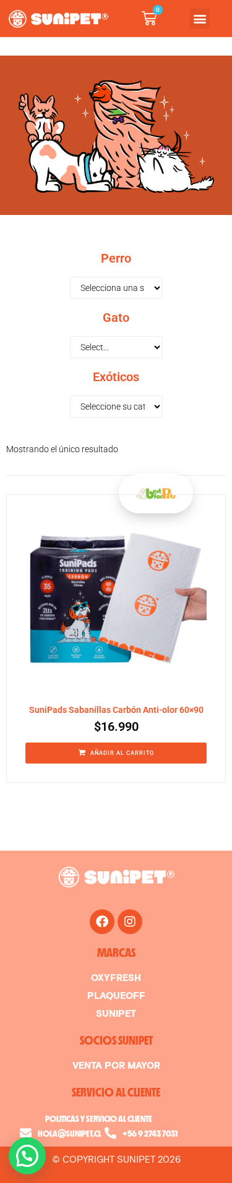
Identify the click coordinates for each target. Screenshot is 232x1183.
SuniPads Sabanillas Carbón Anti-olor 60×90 (116, 710)
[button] (199, 19)
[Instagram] (130, 921)
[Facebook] (102, 921)
